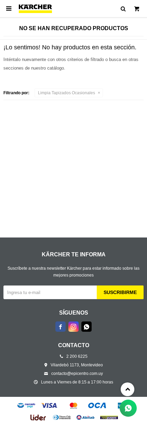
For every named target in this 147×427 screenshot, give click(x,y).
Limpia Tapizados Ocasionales (66, 92)
